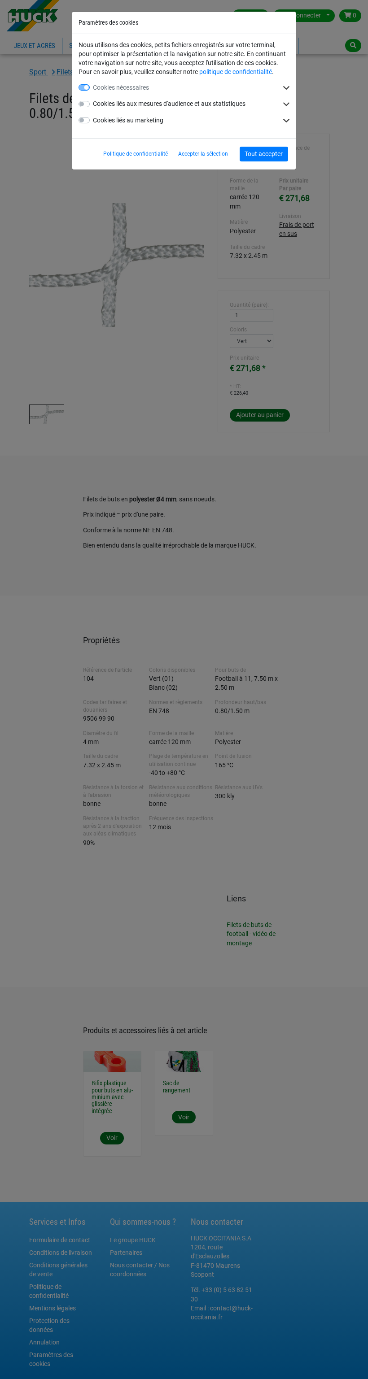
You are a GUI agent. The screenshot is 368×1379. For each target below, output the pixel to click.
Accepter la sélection (203, 154)
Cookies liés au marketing (128, 120)
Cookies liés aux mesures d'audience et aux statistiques (169, 103)
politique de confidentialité (235, 71)
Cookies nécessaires (121, 87)
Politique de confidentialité (135, 154)
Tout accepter (264, 153)
